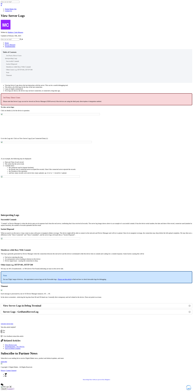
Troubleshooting (10, 46)
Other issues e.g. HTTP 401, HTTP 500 (19, 70)
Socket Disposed (11, 64)
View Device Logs (11, 345)
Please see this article (64, 279)
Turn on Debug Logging (12, 348)
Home (7, 43)
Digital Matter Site (10, 9)
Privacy (3, 370)
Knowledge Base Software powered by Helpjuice (96, 379)
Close (3, 389)
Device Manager (10, 45)
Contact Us (8, 11)
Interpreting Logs (11, 58)
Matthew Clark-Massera (15, 32)
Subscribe (4, 362)
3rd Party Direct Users (14, 55)
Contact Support (11, 370)
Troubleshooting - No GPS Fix (14, 347)
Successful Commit (12, 61)
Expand (10, 389)
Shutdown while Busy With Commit (18, 67)
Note (7, 72)
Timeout (9, 75)
